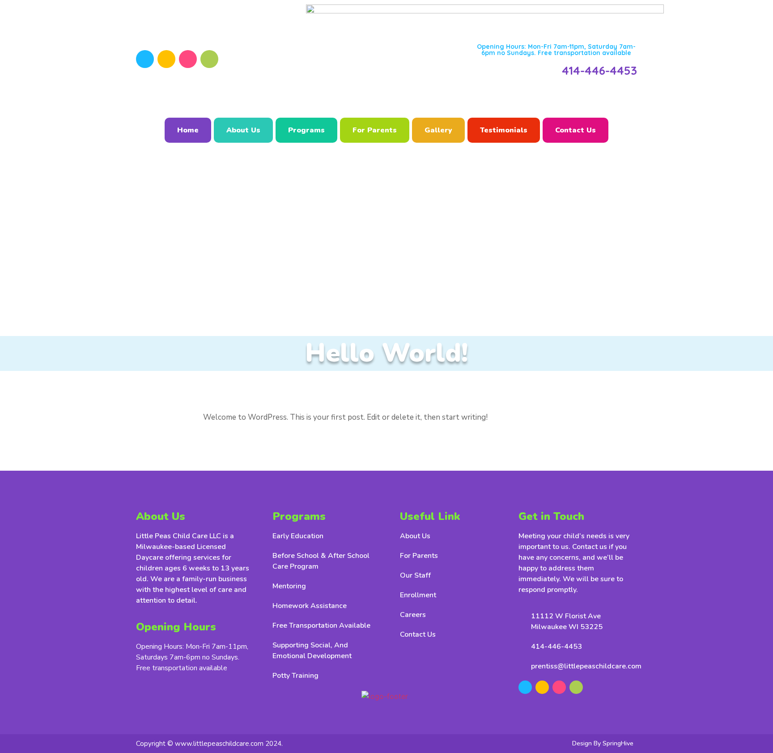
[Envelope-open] (188, 59)
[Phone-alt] (209, 59)
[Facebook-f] (145, 59)
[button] (556, 49)
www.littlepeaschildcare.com (219, 743)
